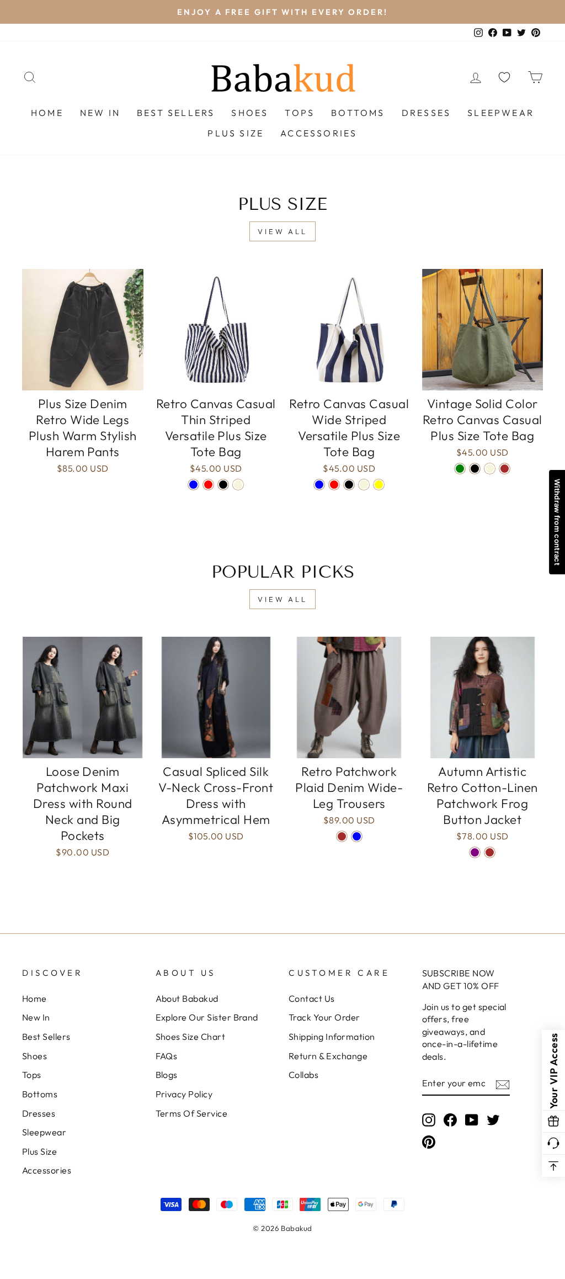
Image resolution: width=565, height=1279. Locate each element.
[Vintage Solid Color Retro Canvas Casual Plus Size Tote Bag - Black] (475, 468)
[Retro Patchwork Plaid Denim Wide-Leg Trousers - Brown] (342, 836)
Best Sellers (176, 112)
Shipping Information (332, 1036)
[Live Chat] (553, 1144)
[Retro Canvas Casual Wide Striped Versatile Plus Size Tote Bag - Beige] (364, 484)
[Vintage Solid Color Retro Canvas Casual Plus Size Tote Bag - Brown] (504, 468)
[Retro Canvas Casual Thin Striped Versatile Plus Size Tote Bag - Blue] (193, 484)
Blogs (167, 1074)
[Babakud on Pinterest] (428, 1142)
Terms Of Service (192, 1113)
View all (282, 231)
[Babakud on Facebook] (450, 1119)
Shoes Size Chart (191, 1036)
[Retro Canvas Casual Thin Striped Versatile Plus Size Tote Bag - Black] (223, 484)
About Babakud (187, 998)
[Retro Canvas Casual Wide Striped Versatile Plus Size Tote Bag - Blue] (319, 484)
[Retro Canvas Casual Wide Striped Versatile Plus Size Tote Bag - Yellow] (379, 484)
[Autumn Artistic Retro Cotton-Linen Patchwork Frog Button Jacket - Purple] (475, 852)
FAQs (167, 1055)
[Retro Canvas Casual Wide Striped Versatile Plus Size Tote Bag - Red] (334, 484)
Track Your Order (324, 1017)
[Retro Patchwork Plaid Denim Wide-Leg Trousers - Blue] (356, 836)
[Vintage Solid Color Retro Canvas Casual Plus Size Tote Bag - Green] (460, 468)
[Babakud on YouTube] (471, 1119)
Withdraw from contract (557, 522)
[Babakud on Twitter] (493, 1119)
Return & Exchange (328, 1055)
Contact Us (312, 998)
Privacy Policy (184, 1094)
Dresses (426, 112)
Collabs (303, 1074)
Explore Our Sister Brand (207, 1017)
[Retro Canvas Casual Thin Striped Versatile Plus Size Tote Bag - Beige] (238, 484)
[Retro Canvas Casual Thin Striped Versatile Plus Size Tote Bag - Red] (208, 484)
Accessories (318, 133)
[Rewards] (553, 1122)
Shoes (249, 112)
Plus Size (235, 133)
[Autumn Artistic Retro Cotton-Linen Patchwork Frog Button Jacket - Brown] (489, 852)
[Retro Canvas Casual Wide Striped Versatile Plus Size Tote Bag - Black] (349, 484)
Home (47, 112)
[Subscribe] (502, 1083)
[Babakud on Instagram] (428, 1119)
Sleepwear (500, 112)
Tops (300, 112)
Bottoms (358, 112)
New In (100, 112)
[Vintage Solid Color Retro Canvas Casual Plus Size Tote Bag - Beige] (489, 468)
